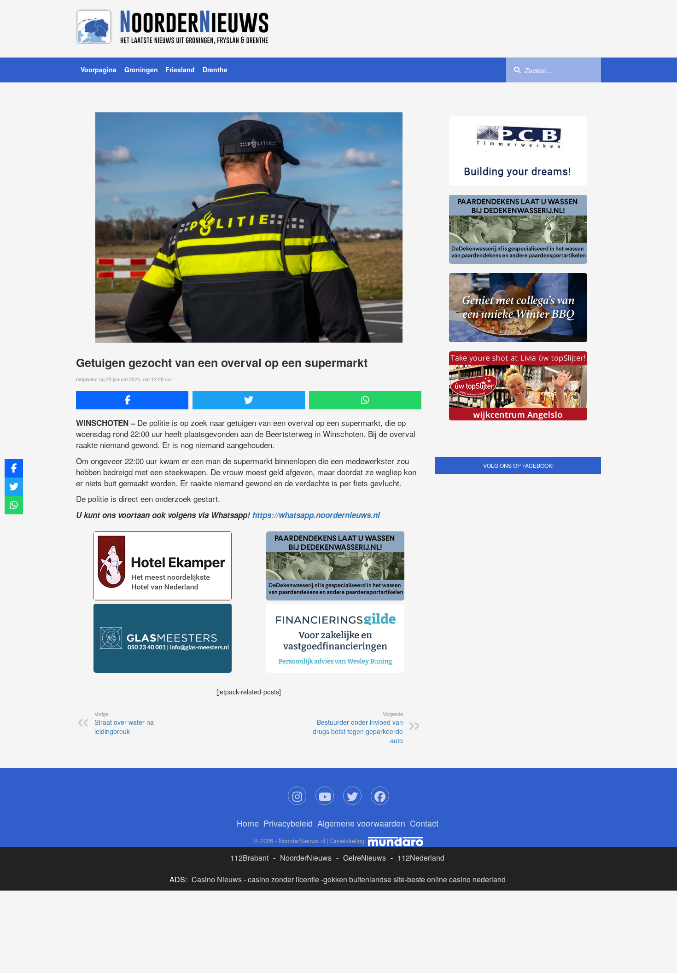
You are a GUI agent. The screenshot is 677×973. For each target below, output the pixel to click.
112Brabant (249, 857)
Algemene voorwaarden (361, 823)
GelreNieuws (364, 857)
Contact (424, 823)
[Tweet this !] (249, 400)
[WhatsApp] (365, 400)
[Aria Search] (517, 69)
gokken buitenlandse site (364, 879)
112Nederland (420, 857)
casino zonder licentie (283, 879)
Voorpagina (99, 69)
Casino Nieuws (217, 879)
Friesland (180, 69)
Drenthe (215, 69)
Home (248, 823)
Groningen (141, 69)
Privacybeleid (288, 823)
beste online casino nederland (456, 879)
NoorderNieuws (306, 857)
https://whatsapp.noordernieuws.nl (316, 514)
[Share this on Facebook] (132, 400)
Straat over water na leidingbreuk (124, 723)
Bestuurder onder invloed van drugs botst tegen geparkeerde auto (358, 727)
